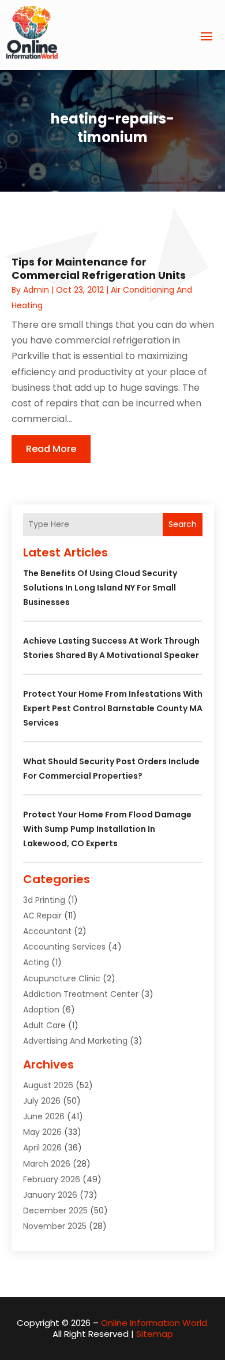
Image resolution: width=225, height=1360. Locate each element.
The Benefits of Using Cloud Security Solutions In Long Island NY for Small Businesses (100, 587)
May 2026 (42, 1132)
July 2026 (42, 1101)
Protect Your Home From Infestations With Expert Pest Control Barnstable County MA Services (112, 708)
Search (182, 524)
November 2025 (55, 1226)
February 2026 (51, 1179)
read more (51, 448)
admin (36, 290)
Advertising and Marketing (75, 1041)
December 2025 (55, 1210)
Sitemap (154, 1334)
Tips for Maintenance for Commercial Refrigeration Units (99, 268)
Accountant (47, 931)
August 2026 (48, 1085)
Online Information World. (155, 1323)
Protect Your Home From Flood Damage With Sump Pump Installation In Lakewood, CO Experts (107, 829)
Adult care (44, 1025)
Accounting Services (64, 946)
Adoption (41, 1009)
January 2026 (50, 1195)
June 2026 (44, 1116)
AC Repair (42, 915)
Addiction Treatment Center (80, 994)
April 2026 (42, 1147)
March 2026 (46, 1164)
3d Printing (44, 900)
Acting (36, 962)
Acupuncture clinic (61, 978)
